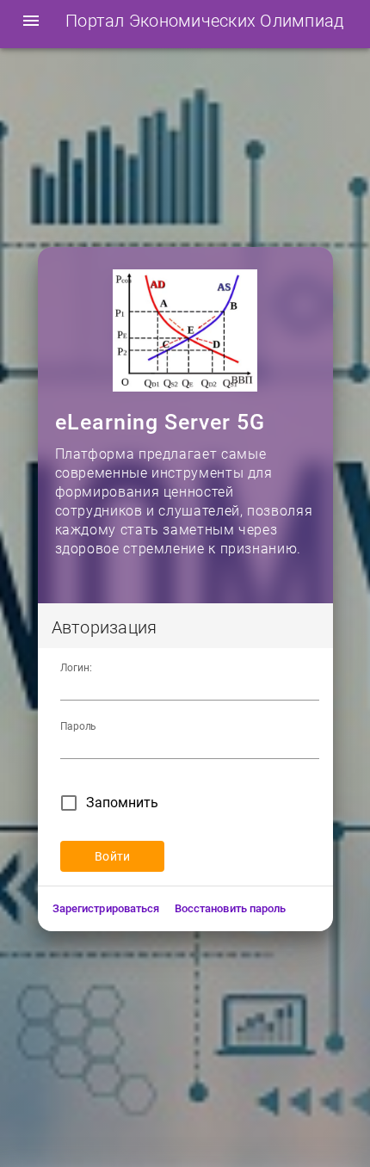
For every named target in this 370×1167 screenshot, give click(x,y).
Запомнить (122, 802)
